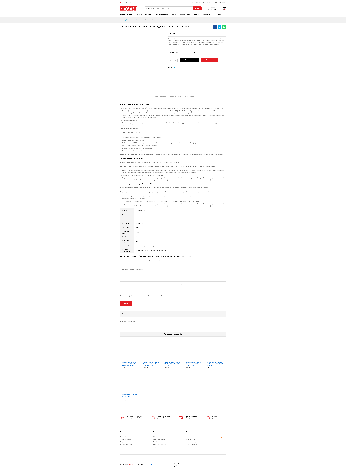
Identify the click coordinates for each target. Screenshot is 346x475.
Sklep (174, 14)
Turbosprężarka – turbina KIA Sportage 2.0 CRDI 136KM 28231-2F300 (129, 396)
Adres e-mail (178, 285)
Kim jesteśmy (190, 436)
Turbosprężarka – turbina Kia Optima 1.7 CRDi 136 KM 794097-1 (215, 363)
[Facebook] (218, 437)
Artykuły (217, 14)
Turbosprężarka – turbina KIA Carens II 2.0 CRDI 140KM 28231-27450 (129, 363)
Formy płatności (125, 436)
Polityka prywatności (126, 444)
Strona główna (126, 14)
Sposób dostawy (125, 439)
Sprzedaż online (190, 439)
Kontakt (206, 14)
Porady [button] (196, 14)
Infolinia (213, 7)
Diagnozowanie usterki (160, 447)
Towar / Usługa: (173, 49)
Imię (122, 285)
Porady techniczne (158, 442)
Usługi (148, 14)
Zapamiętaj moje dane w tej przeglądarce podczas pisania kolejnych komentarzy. (145, 296)
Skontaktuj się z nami (192, 447)
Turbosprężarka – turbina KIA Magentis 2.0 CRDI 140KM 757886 (193, 363)
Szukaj (197, 8)
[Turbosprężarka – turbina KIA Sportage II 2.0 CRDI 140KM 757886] (215, 27)
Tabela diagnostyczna (159, 444)
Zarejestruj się (206, 2)
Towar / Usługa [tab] (159, 96)
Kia (174, 67)
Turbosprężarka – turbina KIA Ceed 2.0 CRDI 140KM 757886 (172, 363)
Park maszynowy (161, 14)
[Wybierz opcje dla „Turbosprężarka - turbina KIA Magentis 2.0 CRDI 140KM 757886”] (192, 359)
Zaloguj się (197, 2)
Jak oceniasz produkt (126, 264)
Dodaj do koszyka (189, 60)
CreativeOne (152, 464)
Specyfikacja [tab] (175, 96)
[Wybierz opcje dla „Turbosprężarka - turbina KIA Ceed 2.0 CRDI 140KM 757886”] (170, 359)
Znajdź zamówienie (220, 2)
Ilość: (169, 58)
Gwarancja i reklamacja (127, 447)
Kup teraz (210, 60)
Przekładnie (185, 14)
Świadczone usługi (191, 444)
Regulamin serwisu (125, 442)
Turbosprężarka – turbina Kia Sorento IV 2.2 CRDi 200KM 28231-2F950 (151, 363)
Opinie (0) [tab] (189, 96)
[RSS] (221, 437)
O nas (139, 14)
